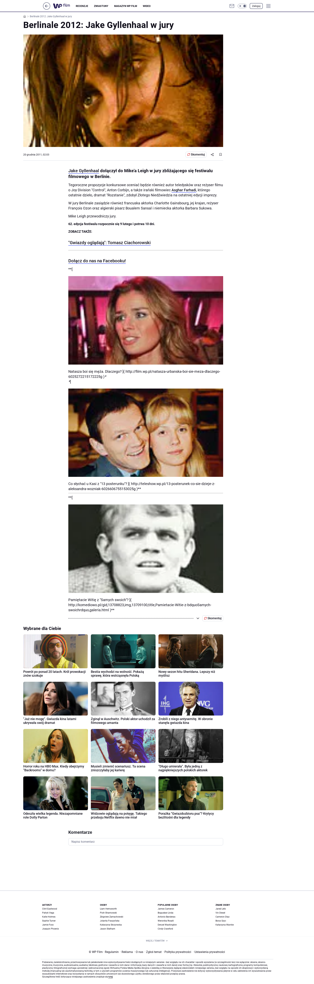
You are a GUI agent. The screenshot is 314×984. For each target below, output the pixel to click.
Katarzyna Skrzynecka (111, 925)
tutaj (110, 976)
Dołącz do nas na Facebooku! (97, 260)
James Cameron (166, 909)
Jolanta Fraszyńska (109, 921)
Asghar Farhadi (184, 190)
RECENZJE (82, 6)
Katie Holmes (48, 917)
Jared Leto (221, 909)
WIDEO (147, 6)
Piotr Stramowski (108, 913)
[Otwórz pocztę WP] (232, 6)
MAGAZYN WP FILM (125, 6)
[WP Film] (64, 6)
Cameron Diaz (223, 917)
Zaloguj (256, 6)
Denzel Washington (167, 925)
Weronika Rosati (166, 921)
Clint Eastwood (49, 909)
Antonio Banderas (166, 917)
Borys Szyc (221, 921)
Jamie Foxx (48, 925)
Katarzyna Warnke (225, 925)
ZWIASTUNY (101, 6)
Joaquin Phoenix (50, 929)
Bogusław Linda (165, 913)
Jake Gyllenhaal (83, 170)
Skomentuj (198, 154)
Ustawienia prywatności (209, 952)
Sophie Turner (49, 921)
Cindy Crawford (165, 929)
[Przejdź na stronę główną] (46, 8)
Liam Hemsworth (108, 909)
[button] (242, 6)
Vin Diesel (220, 913)
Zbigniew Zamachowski (111, 917)
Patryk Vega (48, 913)
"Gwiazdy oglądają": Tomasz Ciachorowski (109, 242)
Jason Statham (107, 929)
